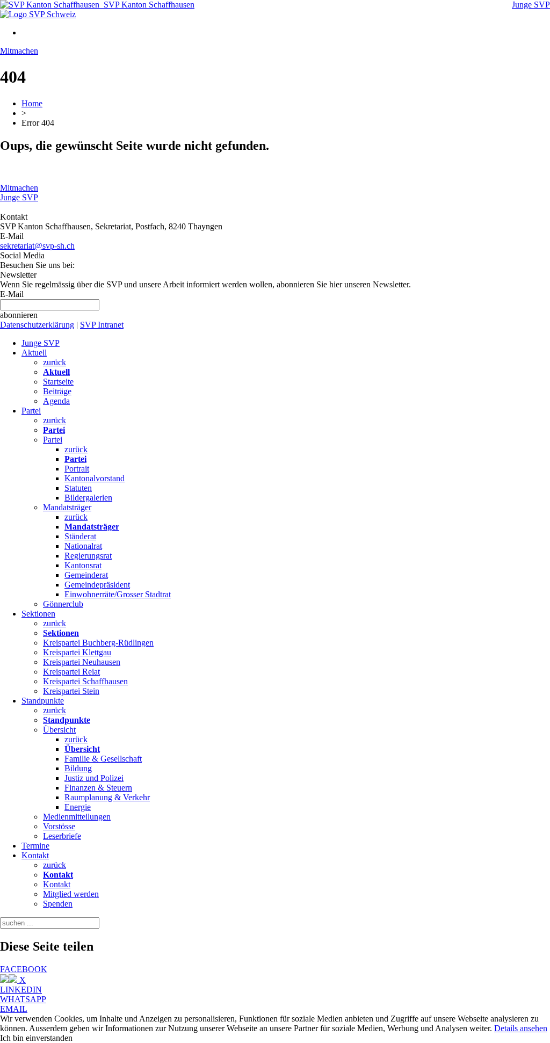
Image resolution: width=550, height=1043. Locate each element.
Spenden (58, 903)
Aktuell (34, 352)
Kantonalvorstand (94, 478)
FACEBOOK (23, 969)
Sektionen (38, 613)
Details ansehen (520, 1028)
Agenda (56, 400)
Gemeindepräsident (97, 584)
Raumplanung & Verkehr (107, 797)
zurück (54, 362)
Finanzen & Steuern (98, 787)
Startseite (58, 381)
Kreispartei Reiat (71, 671)
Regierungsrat (88, 555)
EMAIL (13, 1008)
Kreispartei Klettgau (77, 652)
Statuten (78, 487)
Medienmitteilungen (77, 816)
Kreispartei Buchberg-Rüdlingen (98, 642)
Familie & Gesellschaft (103, 758)
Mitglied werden (71, 894)
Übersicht (59, 729)
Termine (35, 845)
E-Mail (12, 294)
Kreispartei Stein (71, 691)
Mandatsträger (67, 507)
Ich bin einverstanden (36, 1037)
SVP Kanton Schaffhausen (146, 4)
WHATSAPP (23, 999)
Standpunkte (42, 700)
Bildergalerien (88, 497)
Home (31, 103)
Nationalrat (83, 546)
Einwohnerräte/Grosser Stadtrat (117, 594)
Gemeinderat (86, 575)
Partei (31, 410)
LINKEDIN (21, 989)
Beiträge (57, 391)
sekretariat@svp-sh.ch (37, 245)
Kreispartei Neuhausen (81, 662)
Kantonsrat (83, 565)
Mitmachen (19, 50)
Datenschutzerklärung (37, 324)
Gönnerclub (63, 604)
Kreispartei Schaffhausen (85, 681)
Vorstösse (59, 826)
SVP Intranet (102, 324)
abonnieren (19, 315)
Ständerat (80, 536)
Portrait (76, 468)
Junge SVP (531, 4)
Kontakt (35, 855)
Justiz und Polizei (94, 778)
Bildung (78, 768)
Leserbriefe (62, 836)
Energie (77, 807)
